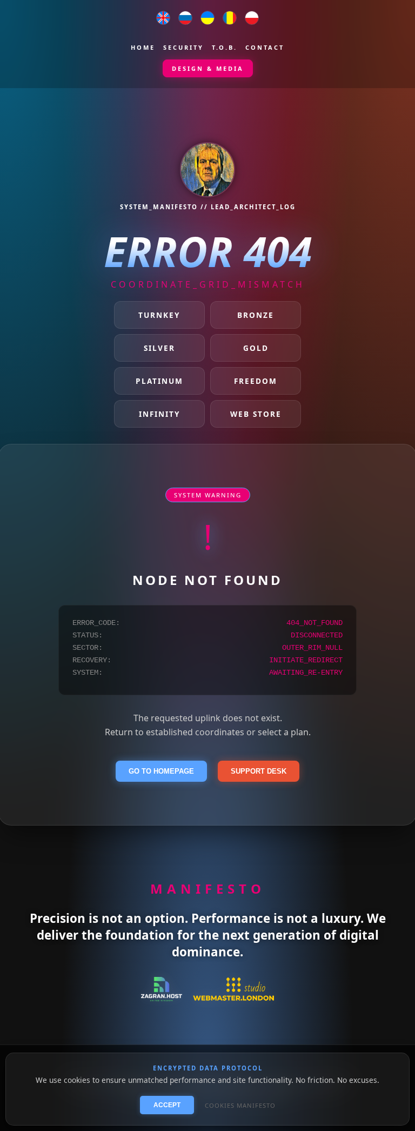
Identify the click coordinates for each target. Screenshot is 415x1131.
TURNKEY (159, 315)
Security (183, 47)
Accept (166, 1105)
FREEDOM (255, 381)
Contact (264, 47)
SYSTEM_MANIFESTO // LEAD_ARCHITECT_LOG (208, 207)
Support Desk (258, 771)
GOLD (256, 348)
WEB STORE (256, 414)
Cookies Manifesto (240, 1105)
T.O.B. (224, 47)
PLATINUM (159, 381)
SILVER (159, 348)
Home (143, 47)
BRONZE (255, 315)
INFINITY (159, 414)
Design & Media (208, 68)
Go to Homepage (161, 771)
